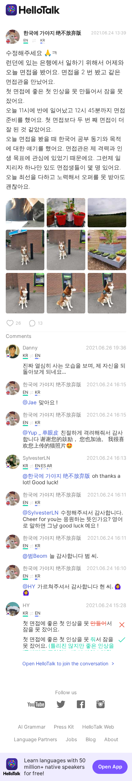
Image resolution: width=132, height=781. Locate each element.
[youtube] (36, 704)
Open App (110, 767)
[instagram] (100, 704)
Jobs (71, 739)
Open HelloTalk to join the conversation (65, 663)
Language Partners (35, 739)
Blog (91, 739)
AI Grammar (31, 727)
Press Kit (64, 727)
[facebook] (81, 704)
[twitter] (61, 704)
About (111, 739)
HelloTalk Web (98, 727)
